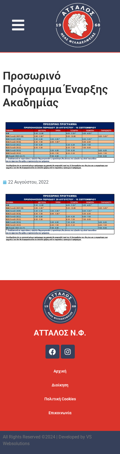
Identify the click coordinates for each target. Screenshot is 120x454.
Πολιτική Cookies (60, 399)
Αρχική (60, 371)
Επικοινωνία (60, 413)
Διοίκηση (60, 385)
